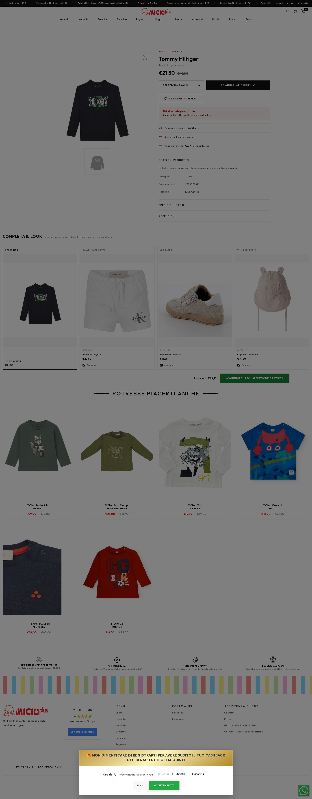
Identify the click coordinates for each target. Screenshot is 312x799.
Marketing (198, 773)
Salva (139, 785)
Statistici (180, 773)
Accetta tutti (164, 785)
